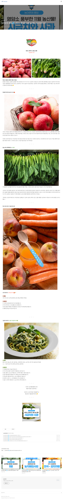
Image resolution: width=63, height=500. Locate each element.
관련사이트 (3, 492)
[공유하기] (7, 429)
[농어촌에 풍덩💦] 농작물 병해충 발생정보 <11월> (11, 435)
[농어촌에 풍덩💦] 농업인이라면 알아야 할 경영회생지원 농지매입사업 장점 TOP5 (16, 436)
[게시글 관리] (9, 429)
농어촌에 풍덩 (5, 433)
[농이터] (4, 1)
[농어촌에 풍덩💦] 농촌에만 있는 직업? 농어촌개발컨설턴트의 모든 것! (14, 440)
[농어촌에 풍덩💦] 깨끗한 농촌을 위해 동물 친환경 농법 (12, 439)
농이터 (4, 479)
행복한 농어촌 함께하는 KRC (8, 480)
